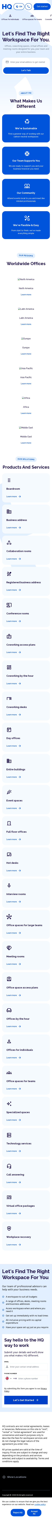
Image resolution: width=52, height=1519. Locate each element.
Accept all (34, 1512)
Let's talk (26, 70)
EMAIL (6, 1362)
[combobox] (11, 1378)
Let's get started (26, 1400)
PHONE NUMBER (10, 1373)
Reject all (18, 1512)
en (19, 6)
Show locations (14, 1477)
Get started (42, 6)
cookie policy (39, 1504)
